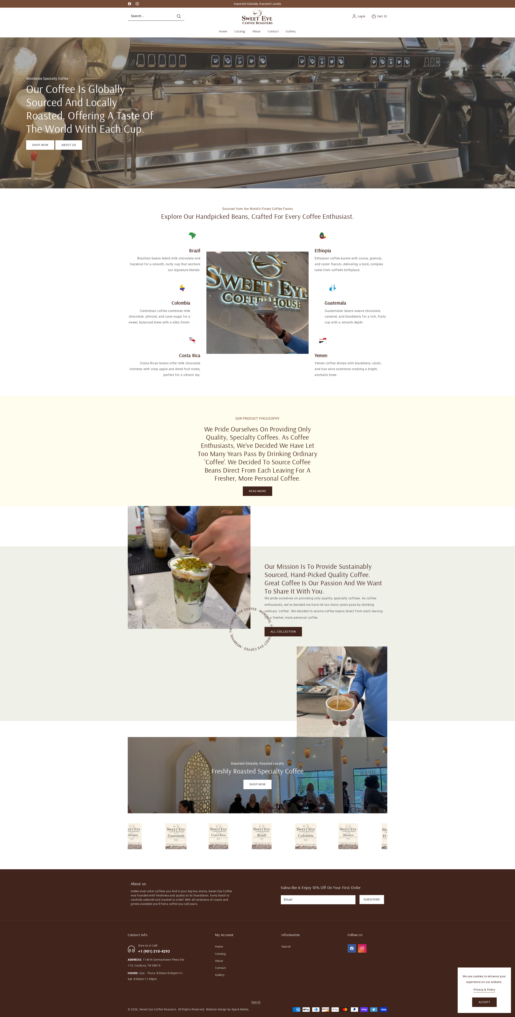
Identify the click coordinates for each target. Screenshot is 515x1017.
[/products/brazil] (226, 836)
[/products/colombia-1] (269, 836)
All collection (283, 631)
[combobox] (156, 16)
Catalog (220, 953)
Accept (484, 1002)
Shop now (40, 145)
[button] (376, 16)
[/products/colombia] (356, 836)
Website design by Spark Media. (227, 1009)
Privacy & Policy (484, 989)
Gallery (220, 975)
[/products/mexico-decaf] (312, 836)
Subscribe (372, 899)
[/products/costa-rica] (183, 836)
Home (219, 946)
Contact (220, 968)
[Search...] (178, 16)
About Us (68, 145)
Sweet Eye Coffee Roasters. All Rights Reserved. (172, 1009)
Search (286, 946)
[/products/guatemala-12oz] (139, 836)
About (219, 960)
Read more (257, 491)
